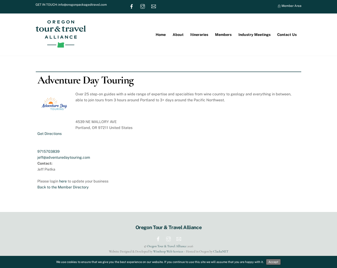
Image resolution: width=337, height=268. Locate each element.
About (178, 34)
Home (161, 34)
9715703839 (48, 151)
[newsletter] (153, 6)
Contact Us (287, 34)
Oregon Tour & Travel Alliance (167, 246)
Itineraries (199, 34)
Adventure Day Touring (85, 80)
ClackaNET (220, 251)
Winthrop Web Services (168, 251)
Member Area (291, 6)
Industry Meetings (254, 34)
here (63, 181)
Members (223, 34)
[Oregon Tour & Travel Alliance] (61, 45)
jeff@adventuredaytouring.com (63, 157)
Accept (273, 262)
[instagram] (142, 6)
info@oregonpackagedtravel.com (82, 4)
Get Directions (49, 133)
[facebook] (131, 6)
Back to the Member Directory (63, 187)
